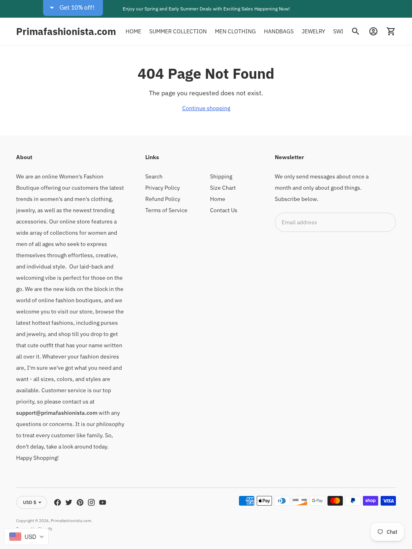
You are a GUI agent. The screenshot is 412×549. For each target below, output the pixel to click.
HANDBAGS (279, 31)
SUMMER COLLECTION (178, 31)
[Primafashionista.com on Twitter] (69, 502)
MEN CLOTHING (235, 31)
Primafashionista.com (71, 520)
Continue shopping (206, 108)
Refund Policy (162, 199)
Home (217, 199)
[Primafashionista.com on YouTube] (103, 502)
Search (154, 176)
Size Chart (223, 187)
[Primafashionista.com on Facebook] (58, 502)
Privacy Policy (162, 187)
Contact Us (223, 210)
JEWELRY (313, 31)
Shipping (221, 176)
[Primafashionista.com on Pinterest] (80, 502)
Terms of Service (166, 210)
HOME (133, 31)
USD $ (29, 502)
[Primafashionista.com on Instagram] (91, 502)
